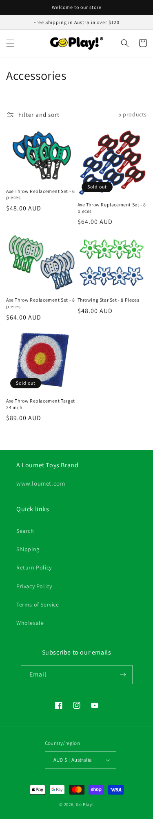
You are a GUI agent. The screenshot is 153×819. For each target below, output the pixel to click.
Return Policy (34, 567)
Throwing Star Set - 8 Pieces (109, 300)
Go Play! (85, 804)
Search (25, 530)
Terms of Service (37, 604)
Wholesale (30, 622)
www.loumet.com (40, 483)
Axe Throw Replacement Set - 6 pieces (40, 194)
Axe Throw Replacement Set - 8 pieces (112, 207)
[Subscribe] (123, 674)
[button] (10, 43)
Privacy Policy (34, 586)
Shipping (28, 549)
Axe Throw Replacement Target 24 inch (40, 404)
